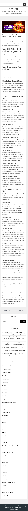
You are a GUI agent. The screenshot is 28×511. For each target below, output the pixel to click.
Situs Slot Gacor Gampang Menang (10, 290)
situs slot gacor (5, 479)
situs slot (4, 449)
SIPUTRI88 (4, 489)
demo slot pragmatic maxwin (8, 482)
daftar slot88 (5, 462)
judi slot (4, 485)
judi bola (4, 419)
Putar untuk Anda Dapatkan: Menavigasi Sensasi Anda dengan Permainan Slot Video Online (14, 338)
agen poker (4, 425)
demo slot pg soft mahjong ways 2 (10, 445)
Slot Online (4, 385)
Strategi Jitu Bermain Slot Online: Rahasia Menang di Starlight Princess (14, 343)
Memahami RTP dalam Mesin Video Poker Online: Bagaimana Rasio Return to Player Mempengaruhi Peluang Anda (14, 349)
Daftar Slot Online (6, 459)
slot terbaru (5, 382)
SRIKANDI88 (5, 415)
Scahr (14, 9)
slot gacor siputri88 (6, 365)
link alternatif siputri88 (7, 492)
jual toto (4, 432)
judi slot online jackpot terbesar (9, 402)
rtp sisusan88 (5, 495)
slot (3, 439)
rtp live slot (4, 442)
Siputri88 (4, 375)
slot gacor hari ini (6, 399)
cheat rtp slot (5, 455)
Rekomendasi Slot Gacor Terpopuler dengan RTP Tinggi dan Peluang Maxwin (14, 333)
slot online (4, 395)
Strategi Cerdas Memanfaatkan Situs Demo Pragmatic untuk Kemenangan (13, 354)
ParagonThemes (14, 509)
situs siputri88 (5, 379)
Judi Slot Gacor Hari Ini (7, 452)
